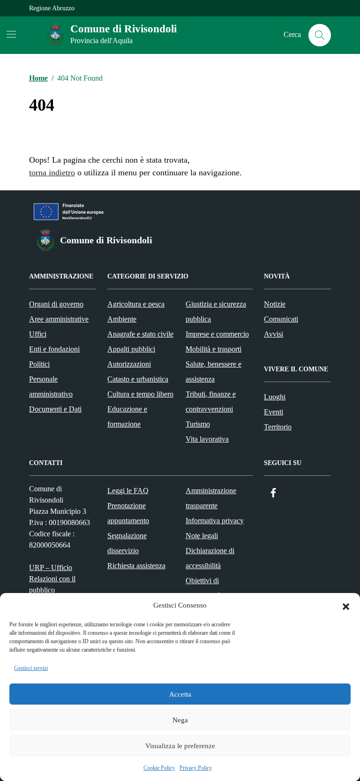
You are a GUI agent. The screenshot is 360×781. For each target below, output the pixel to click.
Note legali (202, 536)
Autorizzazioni (129, 364)
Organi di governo (56, 304)
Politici (39, 364)
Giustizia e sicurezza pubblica (216, 311)
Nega (180, 720)
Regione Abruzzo (52, 8)
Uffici (37, 334)
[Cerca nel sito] (319, 35)
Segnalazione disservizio (127, 543)
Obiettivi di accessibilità (203, 588)
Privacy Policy (196, 768)
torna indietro (52, 172)
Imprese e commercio (217, 334)
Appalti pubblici (131, 349)
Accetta (180, 694)
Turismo (198, 424)
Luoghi (274, 397)
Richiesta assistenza (136, 566)
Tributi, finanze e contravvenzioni (211, 401)
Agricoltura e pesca (136, 304)
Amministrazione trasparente (211, 498)
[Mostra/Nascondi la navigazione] (11, 34)
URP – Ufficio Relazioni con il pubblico (52, 578)
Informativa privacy (215, 521)
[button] (346, 605)
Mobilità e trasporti (213, 349)
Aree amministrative (59, 319)
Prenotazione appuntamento (128, 513)
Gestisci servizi (31, 668)
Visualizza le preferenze (180, 746)
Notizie (274, 304)
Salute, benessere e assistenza (213, 371)
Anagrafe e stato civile (140, 334)
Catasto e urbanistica (137, 379)
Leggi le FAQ (128, 491)
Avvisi (273, 334)
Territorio (278, 427)
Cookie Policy (159, 768)
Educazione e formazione (127, 416)
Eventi (273, 412)
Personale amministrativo (51, 386)
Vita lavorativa (207, 439)
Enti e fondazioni (54, 349)
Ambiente (121, 319)
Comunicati (281, 319)
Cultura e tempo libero (140, 394)
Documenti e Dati (55, 409)
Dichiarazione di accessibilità (210, 558)
